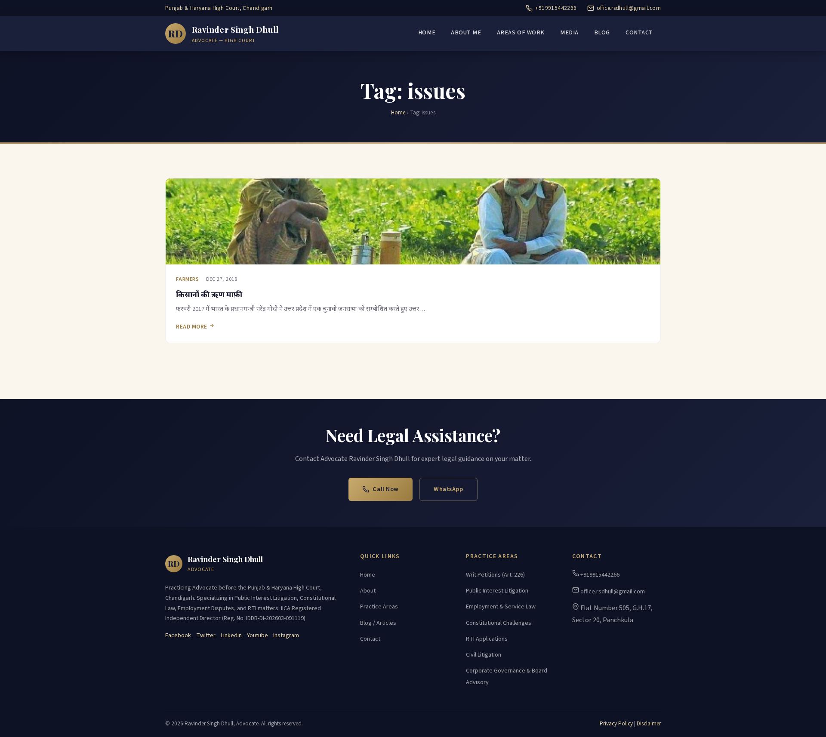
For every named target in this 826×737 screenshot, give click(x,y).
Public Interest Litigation (497, 591)
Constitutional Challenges (498, 623)
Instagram (286, 635)
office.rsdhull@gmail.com (629, 8)
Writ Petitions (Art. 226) (495, 575)
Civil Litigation (483, 655)
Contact (639, 32)
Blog (602, 32)
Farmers (187, 279)
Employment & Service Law (501, 606)
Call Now (386, 489)
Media (569, 32)
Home (426, 32)
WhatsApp (448, 489)
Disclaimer (649, 724)
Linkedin (231, 635)
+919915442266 (555, 8)
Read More (192, 326)
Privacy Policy (616, 724)
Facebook (178, 635)
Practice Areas (379, 606)
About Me (466, 32)
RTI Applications (487, 639)
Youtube (257, 635)
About (368, 591)
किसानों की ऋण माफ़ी (209, 294)
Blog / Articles (378, 623)
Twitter (206, 635)
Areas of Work (521, 32)
